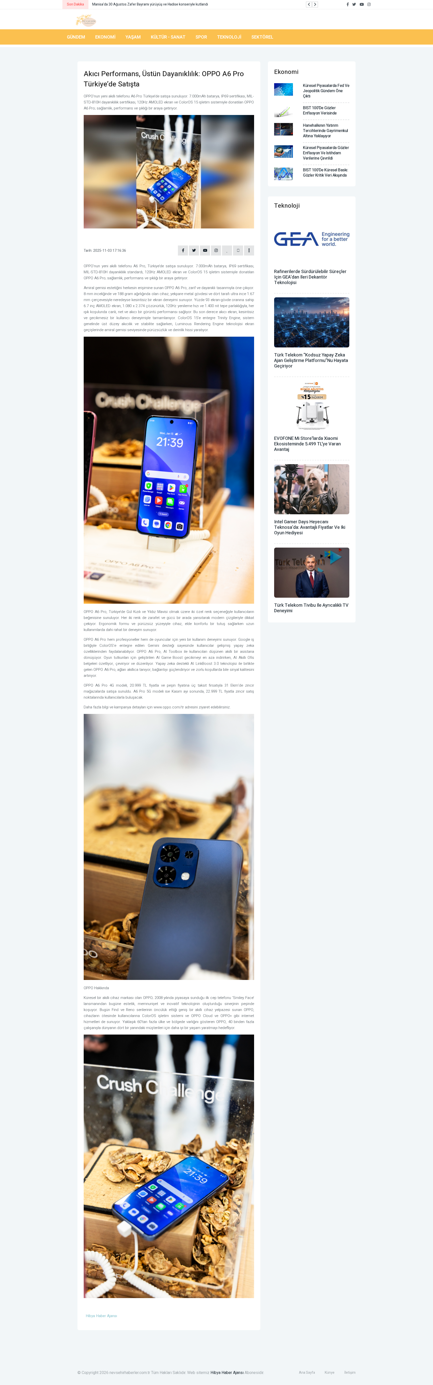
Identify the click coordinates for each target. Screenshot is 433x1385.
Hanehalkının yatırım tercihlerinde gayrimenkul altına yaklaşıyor (325, 130)
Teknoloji (229, 37)
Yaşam (133, 37)
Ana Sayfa (307, 1372)
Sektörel (262, 37)
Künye (330, 1372)
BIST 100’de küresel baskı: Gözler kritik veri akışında (325, 172)
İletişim (350, 1372)
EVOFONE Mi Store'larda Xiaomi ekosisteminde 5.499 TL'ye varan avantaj (307, 444)
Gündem (76, 37)
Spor (201, 37)
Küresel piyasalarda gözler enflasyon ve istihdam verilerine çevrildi (326, 153)
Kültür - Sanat (168, 37)
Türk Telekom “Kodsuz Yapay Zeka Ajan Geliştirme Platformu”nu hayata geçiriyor (311, 360)
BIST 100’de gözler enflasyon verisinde (320, 110)
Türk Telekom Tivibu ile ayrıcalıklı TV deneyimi (311, 608)
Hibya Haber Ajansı (227, 1373)
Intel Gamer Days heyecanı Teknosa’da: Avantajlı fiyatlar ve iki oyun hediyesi (309, 527)
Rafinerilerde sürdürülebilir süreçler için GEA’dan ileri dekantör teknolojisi (310, 277)
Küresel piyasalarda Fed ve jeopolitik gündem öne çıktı (326, 91)
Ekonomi (105, 37)
